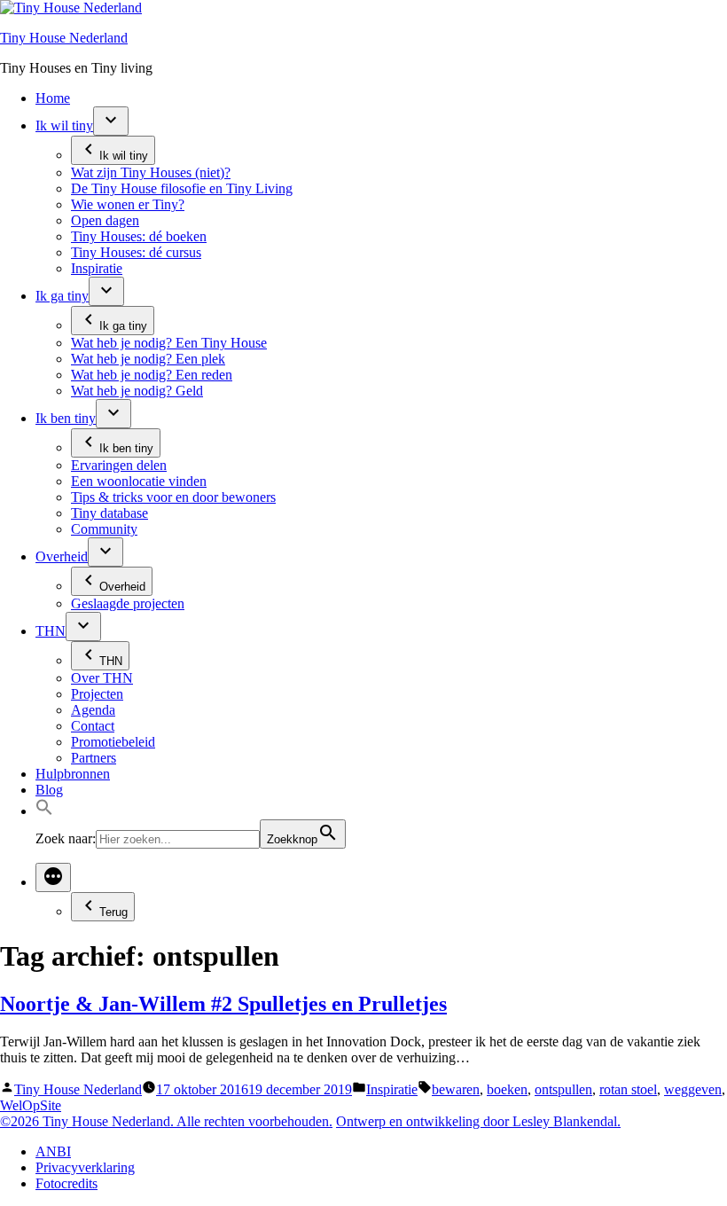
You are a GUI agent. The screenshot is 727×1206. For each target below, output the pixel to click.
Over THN (102, 677)
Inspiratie (96, 268)
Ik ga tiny (62, 295)
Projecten (97, 693)
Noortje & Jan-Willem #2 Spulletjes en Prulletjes (223, 1003)
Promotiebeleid (113, 741)
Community (104, 528)
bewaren (456, 1089)
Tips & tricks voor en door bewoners (173, 497)
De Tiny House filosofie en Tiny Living (182, 188)
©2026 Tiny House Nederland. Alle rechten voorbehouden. (166, 1121)
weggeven (693, 1089)
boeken (507, 1089)
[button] (44, 810)
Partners (93, 757)
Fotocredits (66, 1183)
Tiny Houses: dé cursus (136, 252)
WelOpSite (30, 1105)
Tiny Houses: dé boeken (139, 236)
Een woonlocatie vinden (139, 481)
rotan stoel (628, 1089)
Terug (113, 912)
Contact (92, 725)
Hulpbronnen (72, 773)
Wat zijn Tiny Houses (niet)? (151, 172)
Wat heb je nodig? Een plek (148, 358)
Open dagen (105, 220)
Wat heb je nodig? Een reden (151, 374)
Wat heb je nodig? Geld (137, 390)
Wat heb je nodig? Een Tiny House (169, 342)
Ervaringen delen (119, 465)
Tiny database (109, 513)
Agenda (93, 709)
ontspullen (563, 1089)
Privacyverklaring (85, 1167)
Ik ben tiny (65, 418)
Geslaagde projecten (127, 603)
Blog (49, 789)
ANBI (53, 1151)
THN (50, 630)
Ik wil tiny (64, 125)
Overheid (61, 556)
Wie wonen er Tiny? (127, 204)
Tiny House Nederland (64, 37)
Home (52, 98)
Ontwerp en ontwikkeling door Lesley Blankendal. (478, 1121)
